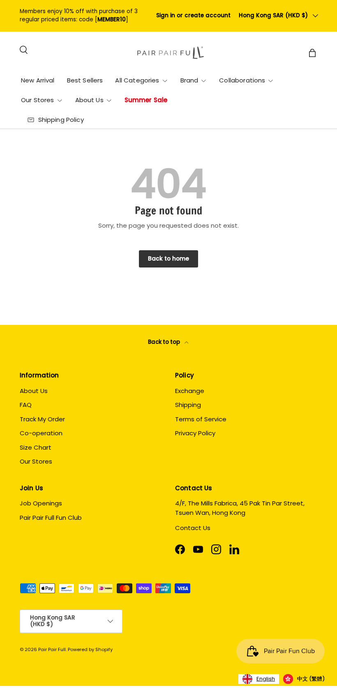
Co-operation (41, 433)
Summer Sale (146, 100)
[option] (304, 679)
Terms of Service (200, 419)
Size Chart (35, 447)
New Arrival (38, 80)
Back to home (168, 259)
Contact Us (192, 527)
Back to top (164, 342)
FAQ (26, 404)
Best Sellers (85, 80)
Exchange (189, 390)
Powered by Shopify (90, 649)
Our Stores (36, 461)
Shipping (188, 404)
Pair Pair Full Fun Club (51, 517)
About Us (34, 390)
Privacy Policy (195, 433)
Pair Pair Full (52, 649)
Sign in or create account (193, 15)
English (265, 679)
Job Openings (41, 503)
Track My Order (42, 419)
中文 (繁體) (311, 679)
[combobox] (258, 679)
